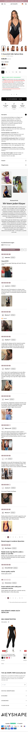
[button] (6, 271)
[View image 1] (3, 48)
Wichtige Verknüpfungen (8, 690)
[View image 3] (13, 48)
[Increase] (16, 94)
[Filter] (22, 250)
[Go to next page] (22, 537)
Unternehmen (4, 700)
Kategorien (4, 695)
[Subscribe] (25, 684)
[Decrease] (11, 94)
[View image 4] (17, 48)
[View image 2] (8, 48)
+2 (11, 657)
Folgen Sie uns (5, 705)
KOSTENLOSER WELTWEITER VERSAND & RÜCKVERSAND (14, 1)
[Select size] (20, 651)
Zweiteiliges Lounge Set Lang (8, 655)
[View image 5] (22, 48)
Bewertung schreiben (9, 249)
